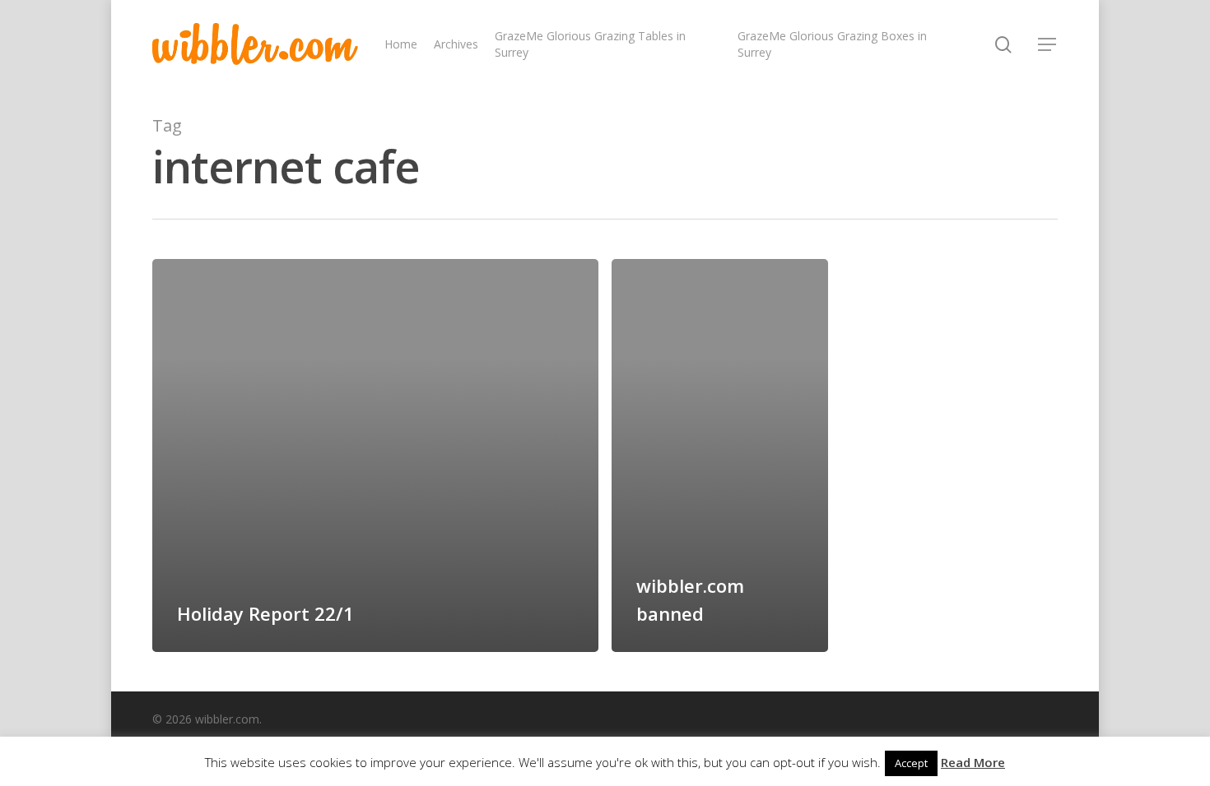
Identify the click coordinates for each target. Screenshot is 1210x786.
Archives (456, 44)
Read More (973, 762)
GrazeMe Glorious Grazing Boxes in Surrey (832, 44)
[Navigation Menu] (1048, 44)
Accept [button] (911, 763)
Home (400, 44)
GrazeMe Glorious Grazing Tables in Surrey (590, 44)
